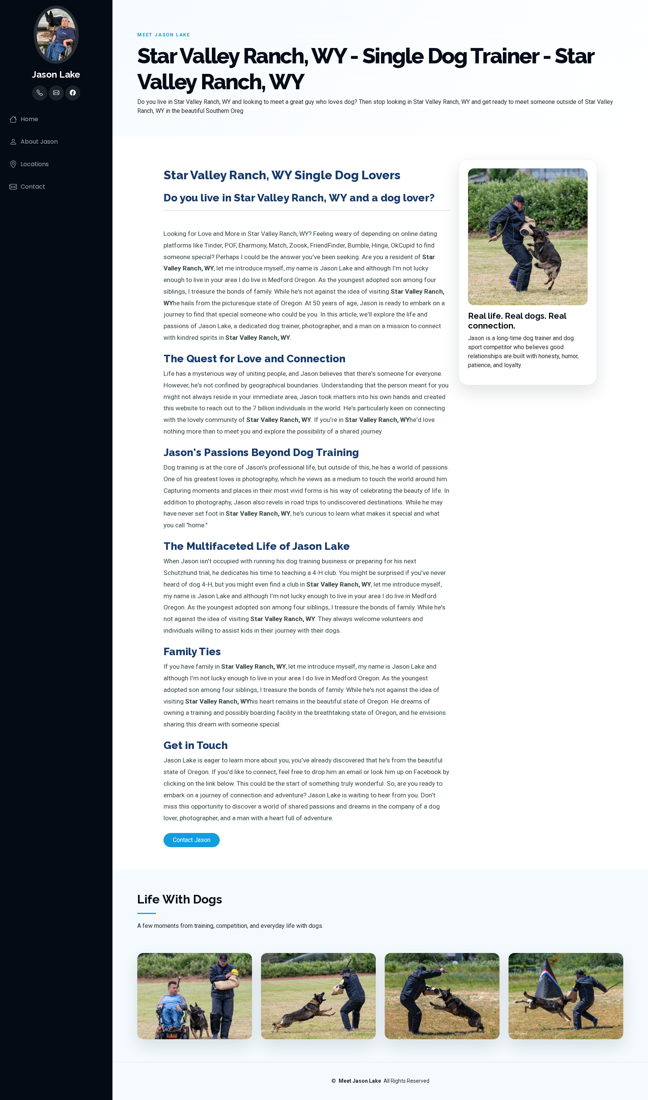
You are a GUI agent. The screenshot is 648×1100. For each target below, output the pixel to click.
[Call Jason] (39, 93)
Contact (33, 186)
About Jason (39, 141)
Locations (35, 164)
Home (29, 119)
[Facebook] (72, 93)
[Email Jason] (56, 93)
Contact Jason (191, 839)
